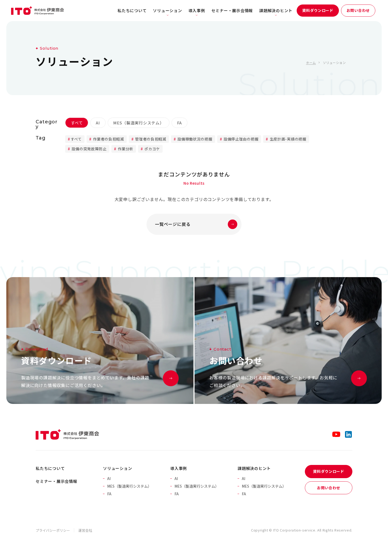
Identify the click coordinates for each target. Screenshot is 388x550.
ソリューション (167, 10)
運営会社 (85, 530)
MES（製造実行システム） (138, 122)
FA (179, 122)
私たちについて (131, 10)
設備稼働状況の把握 (194, 139)
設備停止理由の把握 (240, 139)
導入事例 (196, 10)
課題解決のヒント (275, 10)
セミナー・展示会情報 (232, 10)
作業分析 (125, 148)
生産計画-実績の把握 (287, 139)
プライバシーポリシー (53, 530)
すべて (77, 122)
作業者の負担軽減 (108, 139)
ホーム (311, 62)
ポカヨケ (152, 148)
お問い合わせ (358, 10)
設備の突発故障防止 (89, 148)
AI (98, 122)
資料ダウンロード (317, 10)
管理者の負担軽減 (150, 139)
